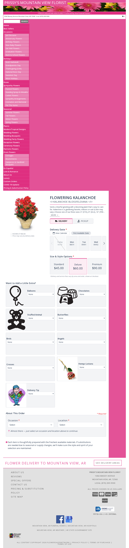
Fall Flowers (10, 116)
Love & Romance (11, 171)
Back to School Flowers (15, 55)
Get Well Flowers (12, 48)
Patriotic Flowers (11, 149)
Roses (6, 82)
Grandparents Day (13, 65)
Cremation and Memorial (16, 102)
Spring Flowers (12, 122)
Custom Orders (10, 181)
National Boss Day (13, 72)
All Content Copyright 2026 (32, 542)
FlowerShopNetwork (58, 542)
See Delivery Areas (108, 462)
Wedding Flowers (11, 132)
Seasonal (8, 109)
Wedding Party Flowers (14, 139)
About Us (8, 175)
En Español (8, 168)
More (53, 215)
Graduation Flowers (14, 51)
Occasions (8, 32)
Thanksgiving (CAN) (14, 68)
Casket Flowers (12, 95)
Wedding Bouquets (12, 136)
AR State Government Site (79, 530)
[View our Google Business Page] (69, 522)
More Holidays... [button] (12, 78)
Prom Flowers (9, 152)
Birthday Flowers (12, 42)
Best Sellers (9, 28)
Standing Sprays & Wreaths (17, 92)
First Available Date (81, 233)
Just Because (11, 35)
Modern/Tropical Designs (15, 129)
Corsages (9, 155)
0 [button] (124, 16)
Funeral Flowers (12, 89)
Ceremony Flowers (12, 145)
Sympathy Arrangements (16, 99)
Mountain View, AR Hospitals (82, 526)
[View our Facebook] (60, 522)
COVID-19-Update (11, 184)
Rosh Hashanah (12, 62)
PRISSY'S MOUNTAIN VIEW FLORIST (35, 2)
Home (6, 25)
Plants (6, 126)
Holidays (7, 59)
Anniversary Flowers (14, 38)
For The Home (12, 105)
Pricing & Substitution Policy (16, 188)
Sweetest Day (11, 75)
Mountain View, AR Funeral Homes (49, 526)
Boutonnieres (11, 159)
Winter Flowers (12, 119)
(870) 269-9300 (44, 16)
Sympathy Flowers (12, 85)
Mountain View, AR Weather (50, 530)
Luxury (7, 178)
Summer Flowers (13, 112)
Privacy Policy (80, 542)
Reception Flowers (12, 142)
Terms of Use (65, 544)
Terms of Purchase (100, 542)
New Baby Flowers (13, 45)
